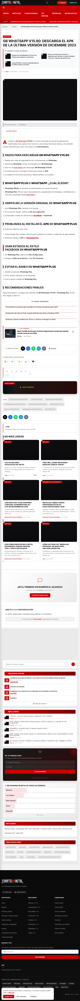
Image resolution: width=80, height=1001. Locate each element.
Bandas (4, 907)
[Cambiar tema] (47, 3)
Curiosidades (31, 13)
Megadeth (47, 852)
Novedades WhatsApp (34, 852)
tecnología (10, 852)
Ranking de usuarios (61, 916)
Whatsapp (22, 847)
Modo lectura (13, 348)
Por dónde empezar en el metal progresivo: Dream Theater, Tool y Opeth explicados (19, 546)
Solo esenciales (21, 996)
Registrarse (73, 2)
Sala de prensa (6, 920)
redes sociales (48, 847)
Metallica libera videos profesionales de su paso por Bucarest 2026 (54, 505)
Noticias (16, 13)
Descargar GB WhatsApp (54, 399)
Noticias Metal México (62, 852)
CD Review (44, 14)
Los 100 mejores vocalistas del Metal (14, 464)
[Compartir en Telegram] (39, 348)
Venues (4, 928)
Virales (32, 933)
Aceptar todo (8, 996)
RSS (72, 994)
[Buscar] (53, 3)
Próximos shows (7, 911)
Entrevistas (71, 13)
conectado (26, 614)
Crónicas (56, 13)
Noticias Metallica (62, 847)
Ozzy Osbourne (11, 857)
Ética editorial (59, 933)
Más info (11, 992)
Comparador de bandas (9, 933)
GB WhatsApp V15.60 (56, 404)
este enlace (18, 167)
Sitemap (67, 994)
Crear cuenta (59, 903)
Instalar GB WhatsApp (11, 409)
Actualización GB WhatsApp (18, 399)
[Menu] (3, 7)
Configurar (33, 996)
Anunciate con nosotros (62, 924)
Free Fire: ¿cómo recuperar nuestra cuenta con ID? (55, 464)
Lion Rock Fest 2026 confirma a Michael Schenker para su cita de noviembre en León (18, 505)
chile (21, 857)
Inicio (6, 13)
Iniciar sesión (59, 907)
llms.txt (77, 994)
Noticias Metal (11, 847)
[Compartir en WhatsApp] (33, 348)
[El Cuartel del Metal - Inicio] (11, 3)
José (7, 71)
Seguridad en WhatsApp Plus (32, 409)
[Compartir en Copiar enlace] (44, 348)
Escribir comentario (40, 595)
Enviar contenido (60, 911)
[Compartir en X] (23, 348)
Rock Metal (33, 911)
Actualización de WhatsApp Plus (49, 857)
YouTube (20, 852)
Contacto (58, 920)
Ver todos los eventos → (40, 703)
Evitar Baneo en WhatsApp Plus (14, 404)
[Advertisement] (40, 645)
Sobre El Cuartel (60, 928)
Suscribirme (41, 771)
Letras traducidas (7, 937)
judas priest (31, 857)
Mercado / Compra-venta (10, 916)
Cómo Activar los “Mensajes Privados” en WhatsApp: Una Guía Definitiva (56, 546)
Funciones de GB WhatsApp (38, 404)
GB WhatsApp (21, 141)
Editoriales (33, 928)
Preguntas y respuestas (9, 924)
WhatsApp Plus (50, 409)
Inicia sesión (38, 619)
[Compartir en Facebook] (28, 348)
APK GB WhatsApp (37, 399)
